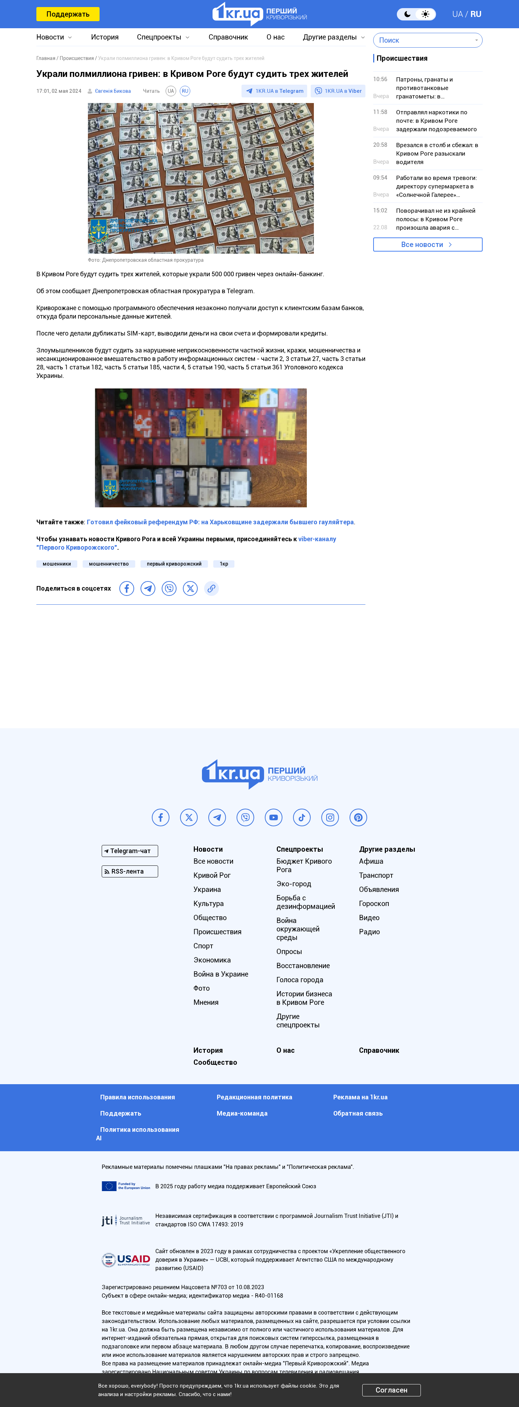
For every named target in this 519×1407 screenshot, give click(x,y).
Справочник (228, 37)
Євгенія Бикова (113, 91)
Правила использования (137, 1097)
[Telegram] (148, 588)
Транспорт (376, 875)
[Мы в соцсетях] (160, 817)
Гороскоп (374, 903)
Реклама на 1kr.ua (360, 1097)
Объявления (379, 889)
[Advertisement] (200, 661)
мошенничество (109, 564)
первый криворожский (174, 564)
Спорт (203, 946)
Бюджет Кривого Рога (304, 865)
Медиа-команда (242, 1113)
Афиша (371, 861)
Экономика (212, 960)
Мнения (206, 1002)
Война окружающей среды (298, 929)
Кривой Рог (212, 875)
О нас (276, 37)
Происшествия (217, 932)
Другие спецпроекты (298, 1020)
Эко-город (293, 884)
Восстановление (303, 965)
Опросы (289, 951)
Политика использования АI (137, 1134)
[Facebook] (126, 588)
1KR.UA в (280, 91)
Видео (369, 917)
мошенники (57, 564)
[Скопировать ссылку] (211, 588)
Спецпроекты (159, 37)
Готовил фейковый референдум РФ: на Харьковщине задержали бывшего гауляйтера (220, 522)
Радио (369, 932)
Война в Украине (220, 974)
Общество (210, 917)
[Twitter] (190, 588)
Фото (201, 988)
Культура (208, 903)
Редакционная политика (254, 1097)
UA (457, 14)
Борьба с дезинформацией (305, 902)
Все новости (422, 244)
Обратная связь (358, 1113)
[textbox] (422, 40)
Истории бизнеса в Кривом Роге (304, 998)
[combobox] (422, 40)
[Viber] (169, 588)
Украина (207, 889)
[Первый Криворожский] (260, 14)
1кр (224, 564)
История (105, 37)
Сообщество (215, 1062)
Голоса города (299, 980)
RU (476, 14)
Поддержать (68, 14)
